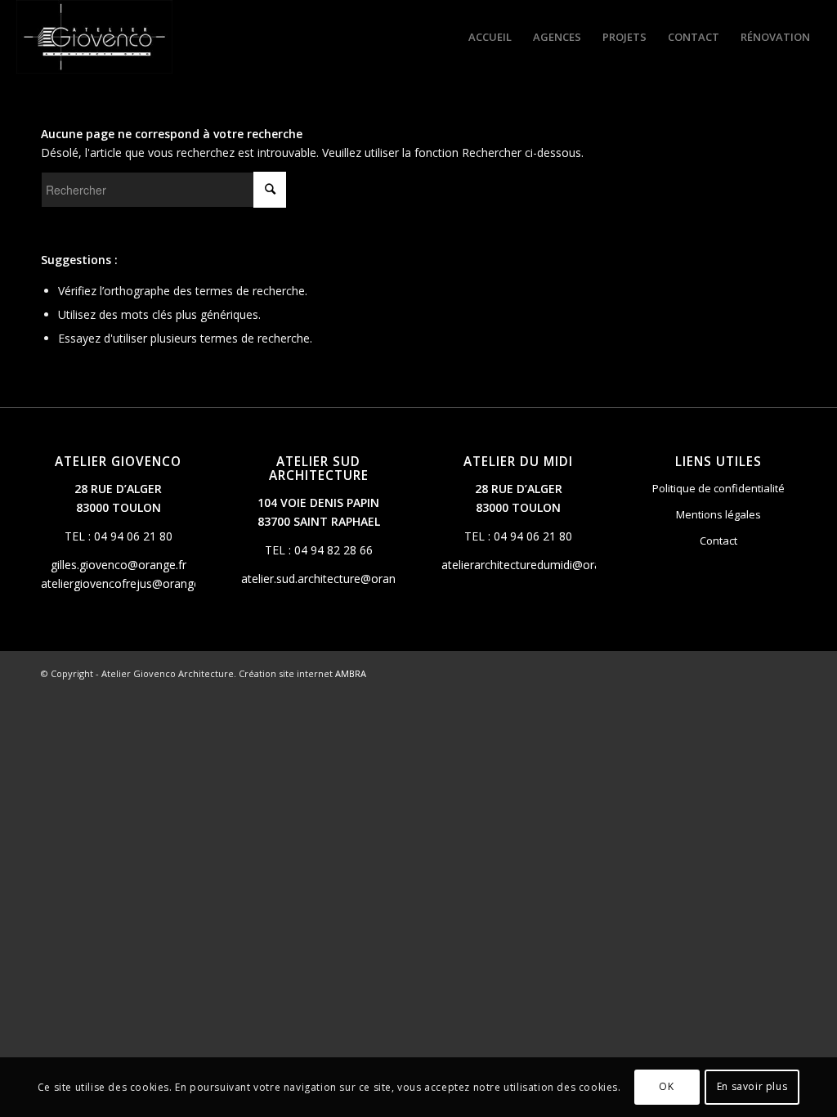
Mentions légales (718, 514)
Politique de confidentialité (718, 488)
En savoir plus (752, 1086)
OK (666, 1086)
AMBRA (350, 673)
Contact (718, 540)
